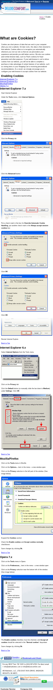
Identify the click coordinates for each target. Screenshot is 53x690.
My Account (11, 17)
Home (2, 17)
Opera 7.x (4, 86)
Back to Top (5, 343)
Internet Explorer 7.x (9, 79)
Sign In (37, 1)
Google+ (16, 657)
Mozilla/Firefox (6, 84)
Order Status (21, 17)
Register (46, 1)
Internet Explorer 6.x (9, 81)
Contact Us (31, 17)
